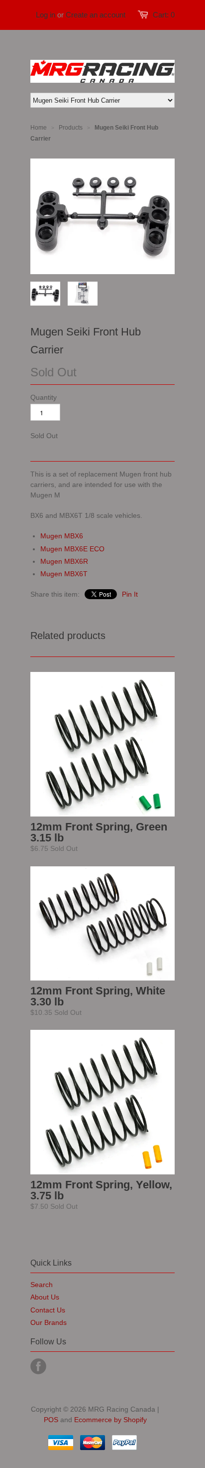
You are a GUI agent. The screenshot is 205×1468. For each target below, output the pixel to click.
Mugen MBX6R (64, 561)
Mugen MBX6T (64, 574)
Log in (45, 14)
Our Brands (48, 1322)
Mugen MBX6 (61, 536)
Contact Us (47, 1310)
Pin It (130, 594)
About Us (44, 1297)
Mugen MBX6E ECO (72, 549)
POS (51, 1420)
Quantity (43, 397)
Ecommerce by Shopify (110, 1420)
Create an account (95, 14)
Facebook (38, 1366)
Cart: (164, 14)
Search (41, 1285)
